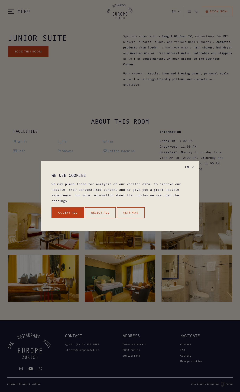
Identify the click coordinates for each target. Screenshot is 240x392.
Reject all (100, 212)
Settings (130, 212)
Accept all (67, 212)
